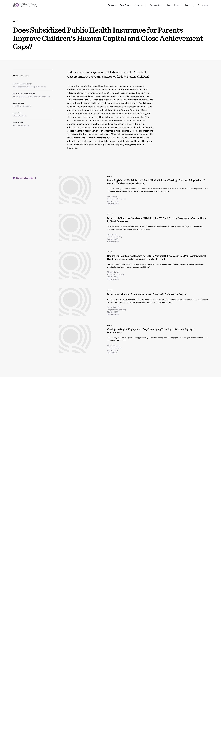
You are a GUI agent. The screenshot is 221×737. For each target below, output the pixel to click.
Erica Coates (112, 196)
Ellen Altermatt (113, 345)
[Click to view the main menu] (5, 5)
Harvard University (114, 237)
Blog (176, 5)
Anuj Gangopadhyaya (21, 87)
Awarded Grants (156, 5)
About (137, 5)
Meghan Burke (113, 272)
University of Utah (114, 348)
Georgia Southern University (38, 96)
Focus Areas (125, 5)
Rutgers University (38, 87)
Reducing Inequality (21, 125)
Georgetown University (116, 199)
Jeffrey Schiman (19, 96)
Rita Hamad (111, 234)
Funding (111, 5)
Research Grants (19, 116)
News (168, 5)
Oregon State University (116, 309)
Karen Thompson (114, 307)
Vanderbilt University (115, 274)
